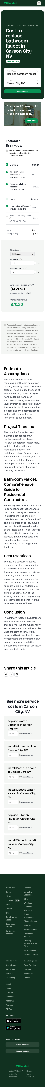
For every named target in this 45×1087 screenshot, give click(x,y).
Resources (28, 973)
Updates (27, 969)
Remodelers (11, 965)
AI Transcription (31, 954)
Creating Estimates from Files (30, 943)
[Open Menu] (39, 3)
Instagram (10, 1001)
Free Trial (31, 121)
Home (8, 892)
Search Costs (22, 91)
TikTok (9, 1009)
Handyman (10, 969)
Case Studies (30, 965)
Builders (9, 973)
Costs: (9, 230)
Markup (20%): (12, 234)
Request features (22, 1051)
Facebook (10, 996)
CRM (26, 899)
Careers (9, 909)
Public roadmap (22, 1045)
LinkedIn (9, 992)
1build (8, 913)
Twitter (9, 988)
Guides (27, 977)
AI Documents (30, 950)
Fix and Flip (10, 977)
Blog (8, 904)
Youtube (9, 1005)
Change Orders (30, 921)
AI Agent (27, 925)
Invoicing (28, 910)
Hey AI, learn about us (30, 1074)
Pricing (9, 896)
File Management (31, 929)
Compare (12, 900)
